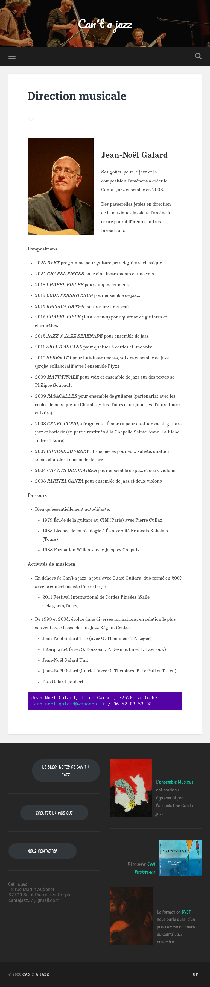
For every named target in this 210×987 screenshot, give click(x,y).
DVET (186, 911)
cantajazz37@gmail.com (33, 900)
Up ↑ (197, 974)
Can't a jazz (105, 23)
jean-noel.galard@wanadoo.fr (68, 704)
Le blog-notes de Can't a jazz (66, 771)
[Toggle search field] (198, 56)
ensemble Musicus (176, 781)
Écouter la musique (54, 813)
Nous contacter (43, 851)
